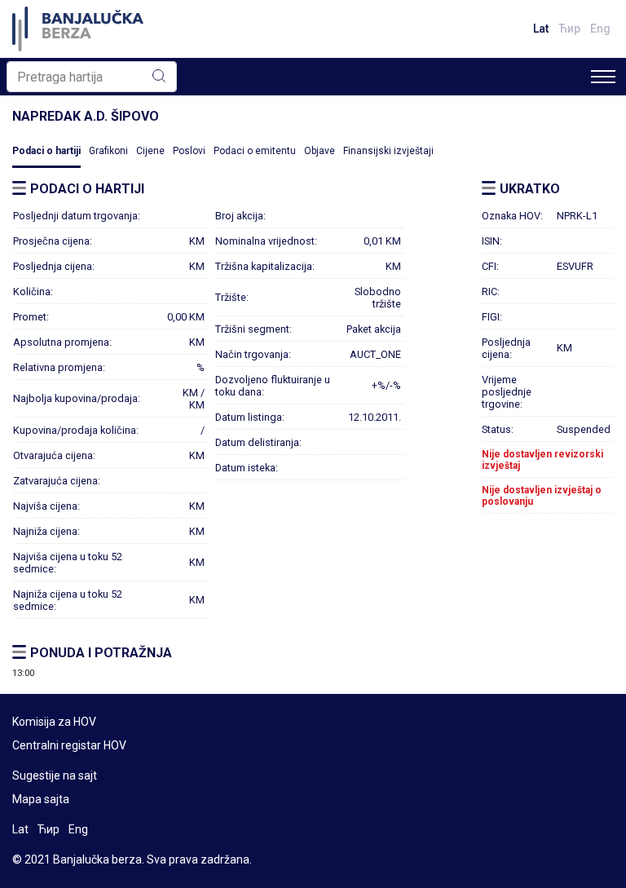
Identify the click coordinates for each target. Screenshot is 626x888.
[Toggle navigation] (603, 77)
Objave (319, 151)
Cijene (150, 151)
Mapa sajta (40, 799)
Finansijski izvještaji (388, 151)
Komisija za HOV (54, 721)
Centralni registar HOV (69, 745)
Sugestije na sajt (54, 775)
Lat (541, 28)
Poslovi (189, 151)
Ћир (569, 28)
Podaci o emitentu (255, 151)
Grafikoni (108, 151)
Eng (600, 28)
